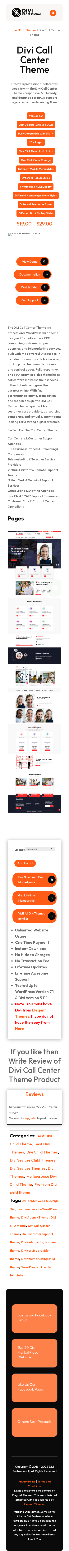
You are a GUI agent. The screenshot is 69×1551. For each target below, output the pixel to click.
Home (12, 30)
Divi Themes (27, 30)
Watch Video (29, 287)
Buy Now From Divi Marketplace (30, 879)
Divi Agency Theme (34, 1217)
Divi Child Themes (42, 1152)
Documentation (29, 274)
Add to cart (25, 863)
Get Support (29, 300)
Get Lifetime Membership (26, 897)
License (20, 849)
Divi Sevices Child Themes (32, 1160)
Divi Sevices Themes (27, 1168)
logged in (30, 1118)
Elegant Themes (34, 1504)
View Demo (30, 261)
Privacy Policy (26, 1481)
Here (19, 1028)
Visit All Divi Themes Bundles (31, 915)
